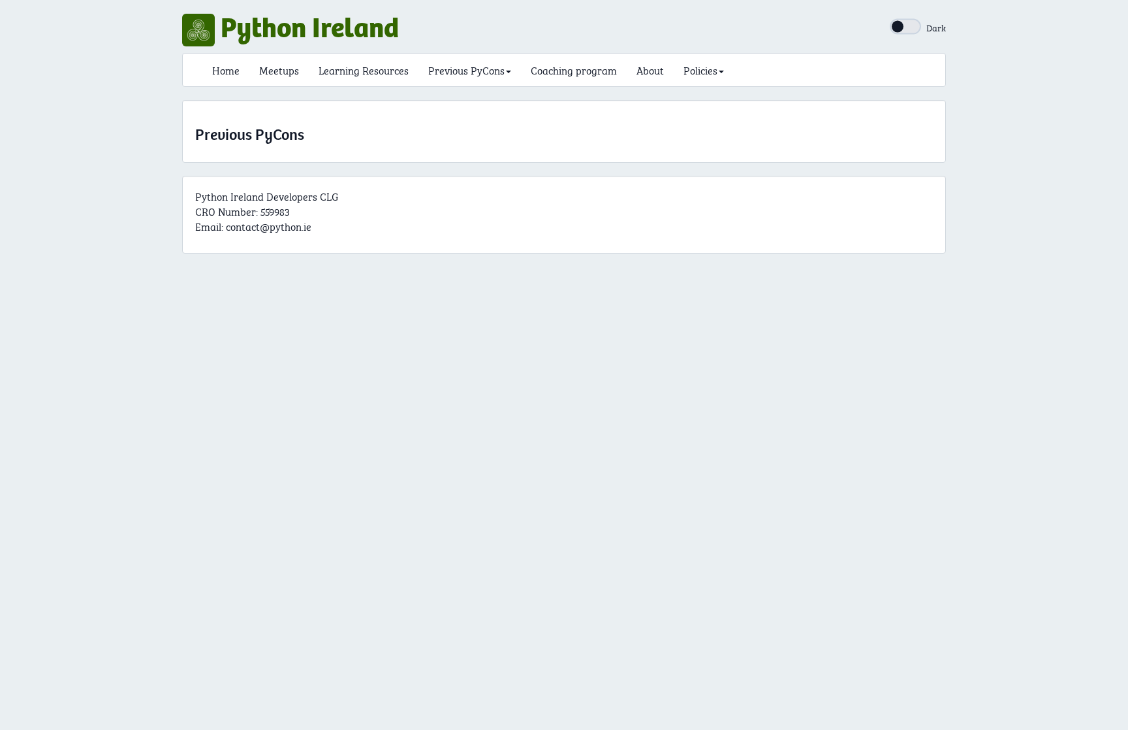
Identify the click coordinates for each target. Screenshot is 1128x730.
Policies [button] (700, 69)
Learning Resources (364, 69)
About (650, 69)
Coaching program (574, 69)
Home (226, 69)
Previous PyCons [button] (466, 69)
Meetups (279, 69)
